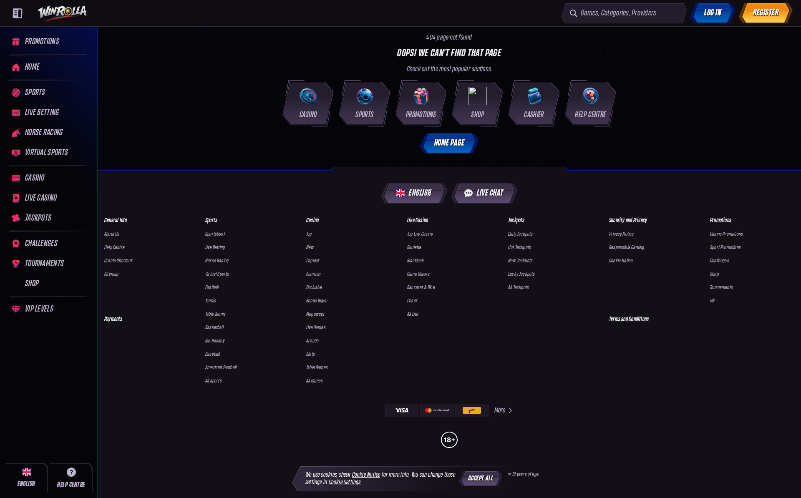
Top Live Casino (420, 234)
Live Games (316, 327)
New (310, 247)
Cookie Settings (345, 482)
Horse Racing (217, 261)
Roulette (414, 247)
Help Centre (114, 247)
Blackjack (415, 261)
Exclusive (314, 287)
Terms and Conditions (629, 319)
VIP (712, 301)
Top (309, 234)
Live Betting (215, 247)
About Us (111, 234)
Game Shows (418, 274)
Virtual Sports (217, 274)
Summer (313, 274)
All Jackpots (518, 287)
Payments (113, 319)
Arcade (312, 341)
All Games (314, 381)
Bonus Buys (316, 301)
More (500, 410)
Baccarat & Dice (421, 287)
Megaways (315, 314)
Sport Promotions (725, 247)
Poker (412, 301)
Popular (313, 261)
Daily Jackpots (520, 234)
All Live (412, 314)
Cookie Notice (621, 261)
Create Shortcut (118, 261)
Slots (310, 354)
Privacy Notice (621, 234)
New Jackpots (520, 261)
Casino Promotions (726, 234)
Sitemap (111, 274)
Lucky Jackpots (521, 274)
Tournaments (721, 287)
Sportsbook (215, 234)
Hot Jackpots (519, 247)
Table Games (317, 367)
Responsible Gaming (626, 247)
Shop (714, 274)
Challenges (719, 261)
